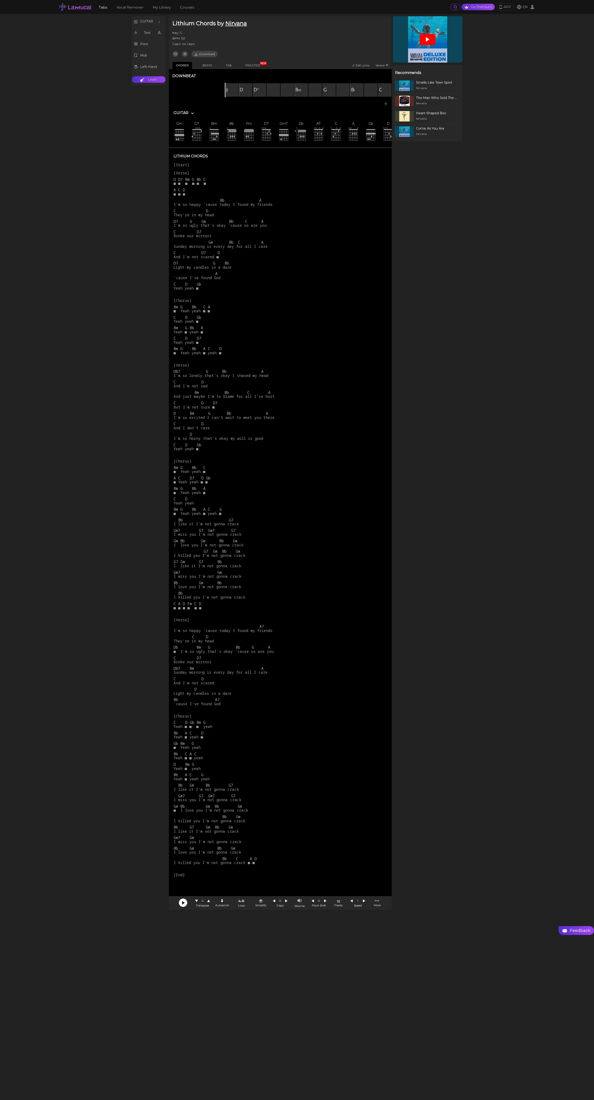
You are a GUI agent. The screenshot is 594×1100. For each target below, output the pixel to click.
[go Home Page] (75, 7)
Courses (187, 7)
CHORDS (182, 65)
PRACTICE (254, 64)
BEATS (207, 65)
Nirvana (236, 23)
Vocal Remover (129, 7)
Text (147, 33)
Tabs (103, 7)
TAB (229, 65)
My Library (162, 7)
